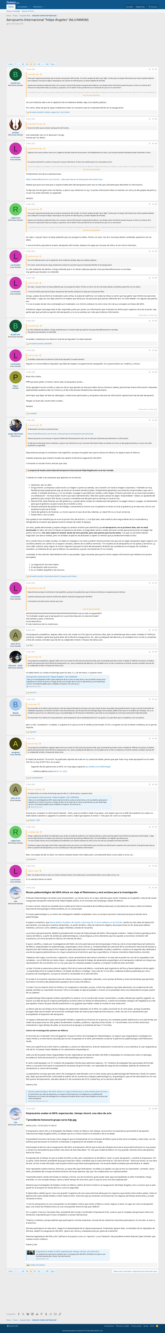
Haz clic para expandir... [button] (92, 95)
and (40, 344)
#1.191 (154, 583)
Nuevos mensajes (13, 11)
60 (31, 64)
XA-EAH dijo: (32, 704)
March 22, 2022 (60, 771)
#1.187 (154, 321)
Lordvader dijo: (33, 74)
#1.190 (154, 420)
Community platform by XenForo (82, 1331)
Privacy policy (136, 1326)
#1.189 (154, 372)
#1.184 (154, 204)
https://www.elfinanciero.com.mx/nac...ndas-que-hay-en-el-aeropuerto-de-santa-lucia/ (64, 179)
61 (35, 64)
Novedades (22, 6)
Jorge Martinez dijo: (35, 124)
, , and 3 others (49, 112)
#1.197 (154, 827)
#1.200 (154, 1109)
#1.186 (154, 278)
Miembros (37, 6)
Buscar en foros (28, 11)
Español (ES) (13, 1326)
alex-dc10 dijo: (33, 657)
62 (39, 64)
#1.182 (154, 119)
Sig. (52, 64)
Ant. (11, 64)
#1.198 (154, 866)
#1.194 (154, 699)
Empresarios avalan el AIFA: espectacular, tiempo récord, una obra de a (67, 1251)
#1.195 (154, 738)
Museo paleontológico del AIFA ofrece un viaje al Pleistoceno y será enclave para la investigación (71, 1091)
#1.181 (154, 69)
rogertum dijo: (33, 283)
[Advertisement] (82, 44)
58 (23, 64)
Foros (11, 6)
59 (27, 64)
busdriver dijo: (33, 256)
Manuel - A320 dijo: (35, 789)
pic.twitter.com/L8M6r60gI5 (98, 766)
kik (10, 24)
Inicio (152, 1326)
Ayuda (145, 1326)
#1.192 (154, 630)
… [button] (19, 64)
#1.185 (154, 251)
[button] (29, 6)
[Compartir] (149, 69)
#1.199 (154, 888)
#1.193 (154, 652)
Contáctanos (109, 1326)
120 (47, 64)
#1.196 (154, 784)
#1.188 (154, 350)
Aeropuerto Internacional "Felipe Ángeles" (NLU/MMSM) (52, 676)
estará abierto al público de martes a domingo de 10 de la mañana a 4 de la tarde (86, 922)
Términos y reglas (122, 1326)
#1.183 (154, 143)
